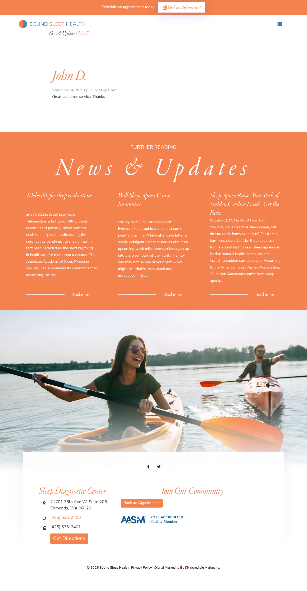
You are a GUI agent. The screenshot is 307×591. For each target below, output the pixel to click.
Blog (214, 39)
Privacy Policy (141, 567)
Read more (80, 295)
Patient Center (132, 39)
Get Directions (69, 538)
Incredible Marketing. (204, 567)
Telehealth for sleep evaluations (59, 195)
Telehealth (234, 39)
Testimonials (192, 39)
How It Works (163, 39)
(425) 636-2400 (65, 518)
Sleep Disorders (100, 39)
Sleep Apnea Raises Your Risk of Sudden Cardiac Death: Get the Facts (244, 204)
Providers (72, 39)
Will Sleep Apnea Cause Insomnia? (144, 200)
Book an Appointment (184, 7)
